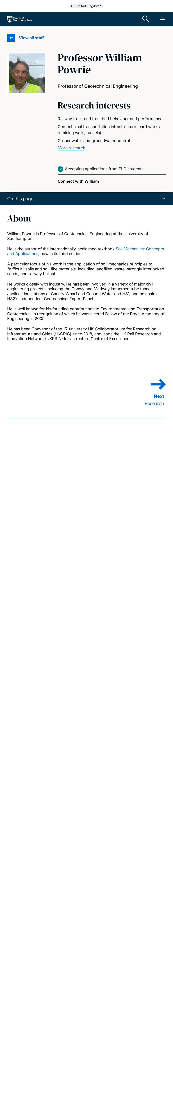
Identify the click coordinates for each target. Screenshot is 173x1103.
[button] (86, 198)
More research (71, 147)
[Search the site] (146, 19)
